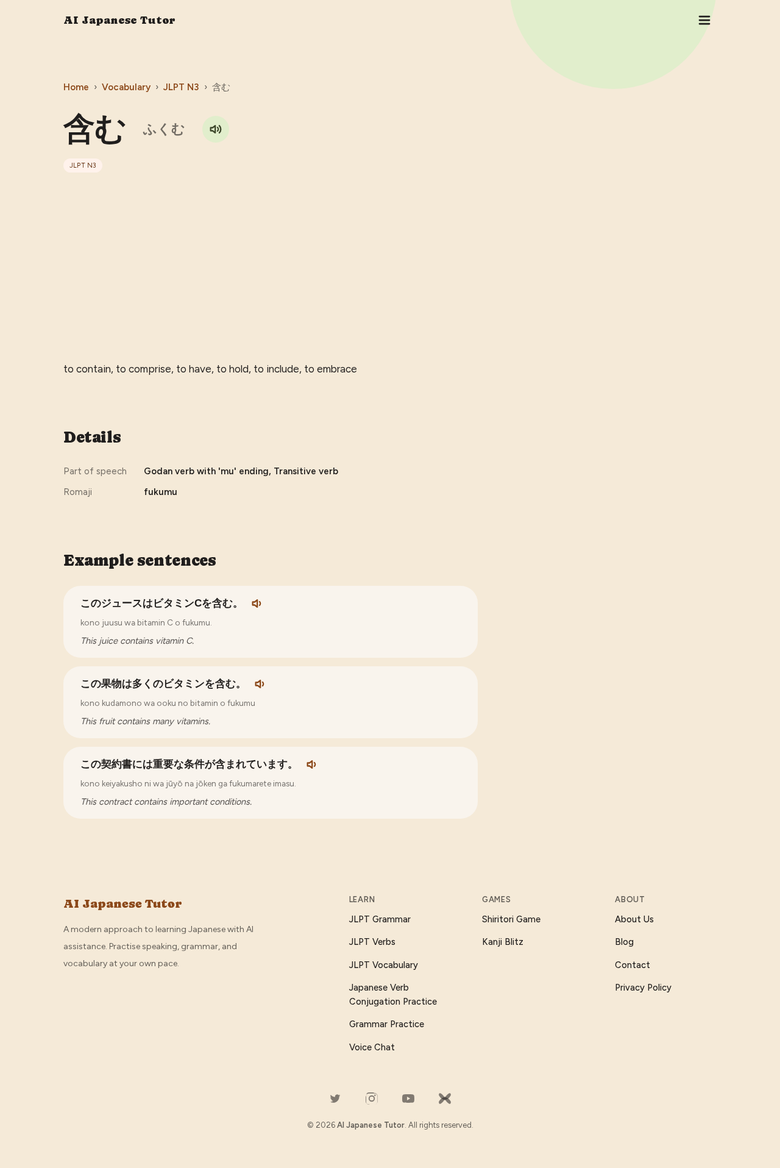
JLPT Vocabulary (383, 965)
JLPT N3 (181, 87)
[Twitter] (335, 1098)
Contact (632, 965)
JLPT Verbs (372, 941)
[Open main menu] (704, 20)
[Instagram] (371, 1098)
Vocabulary (126, 87)
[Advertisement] (390, 266)
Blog (624, 941)
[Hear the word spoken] (215, 129)
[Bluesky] (445, 1098)
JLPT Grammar (380, 919)
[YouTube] (408, 1098)
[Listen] (258, 603)
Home (76, 87)
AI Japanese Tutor (119, 19)
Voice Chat (372, 1047)
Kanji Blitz (502, 941)
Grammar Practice (386, 1024)
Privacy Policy (643, 987)
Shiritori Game (511, 919)
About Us (634, 919)
